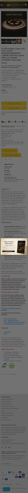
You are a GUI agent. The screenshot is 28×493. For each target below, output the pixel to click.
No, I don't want (8, 253)
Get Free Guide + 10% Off (8, 251)
